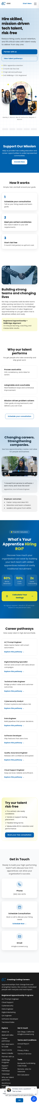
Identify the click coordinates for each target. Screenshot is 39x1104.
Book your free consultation (19, 835)
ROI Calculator (23, 1075)
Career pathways (6, 1039)
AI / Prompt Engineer (10, 999)
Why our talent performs (8, 1078)
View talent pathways (13, 58)
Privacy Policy (23, 1050)
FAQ (19, 1047)
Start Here (27, 3)
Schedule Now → (19, 923)
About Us (5, 1032)
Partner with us (10, 52)
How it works (7, 1050)
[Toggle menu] (35, 4)
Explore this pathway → (14, 652)
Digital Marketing (8, 1012)
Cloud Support (7, 1002)
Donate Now (19, 162)
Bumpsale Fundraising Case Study (26, 1064)
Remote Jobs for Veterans (24, 1070)
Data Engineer (7, 1009)
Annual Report (23, 1044)
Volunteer (6, 1074)
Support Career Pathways (6, 1068)
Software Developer (10, 1019)
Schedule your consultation (19, 416)
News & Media (7, 1053)
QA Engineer (7, 1015)
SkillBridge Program (6, 1061)
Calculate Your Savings (19, 596)
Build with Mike (7, 1035)
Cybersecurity (7, 1005)
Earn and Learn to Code (8, 1045)
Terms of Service (24, 1054)
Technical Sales (8, 1022)
